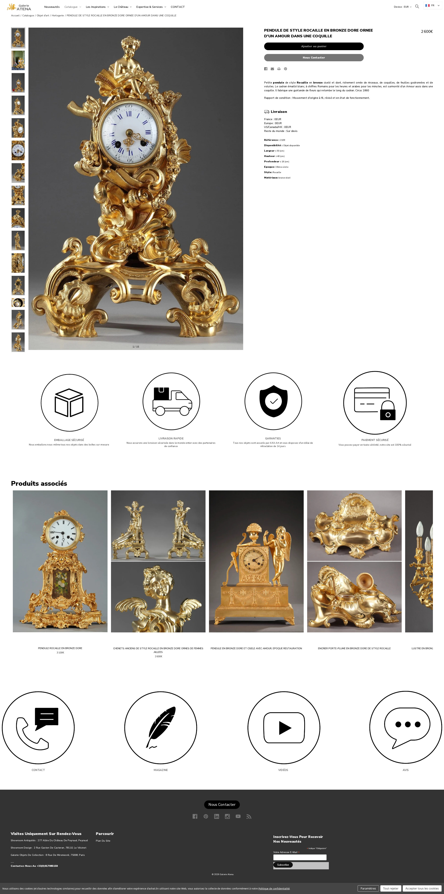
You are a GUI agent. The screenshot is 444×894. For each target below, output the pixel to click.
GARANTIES (273, 438)
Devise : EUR (401, 7)
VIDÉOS (283, 770)
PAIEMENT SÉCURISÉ (374, 440)
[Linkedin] (216, 816)
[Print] (279, 68)
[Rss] (249, 816)
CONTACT (38, 770)
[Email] (272, 68)
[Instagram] (227, 816)
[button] (314, 57)
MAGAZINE (161, 770)
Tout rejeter (391, 888)
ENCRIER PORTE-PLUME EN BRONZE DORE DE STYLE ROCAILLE (354, 648)
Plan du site (103, 840)
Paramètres (368, 888)
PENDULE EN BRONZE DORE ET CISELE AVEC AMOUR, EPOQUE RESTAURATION (256, 648)
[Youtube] (238, 816)
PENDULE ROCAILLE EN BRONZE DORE (60, 648)
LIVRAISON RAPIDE (171, 438)
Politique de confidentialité (274, 888)
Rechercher (417, 6)
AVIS (406, 770)
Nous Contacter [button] (221, 804)
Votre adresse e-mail (286, 852)
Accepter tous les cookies (422, 888)
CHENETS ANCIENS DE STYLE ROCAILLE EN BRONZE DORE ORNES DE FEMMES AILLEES (158, 650)
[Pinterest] (285, 68)
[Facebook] (265, 68)
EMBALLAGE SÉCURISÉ (69, 440)
